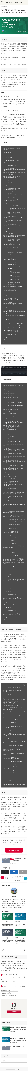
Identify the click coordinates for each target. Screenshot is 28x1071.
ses (8, 867)
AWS (4, 867)
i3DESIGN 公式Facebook (8, 995)
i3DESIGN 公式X (6, 993)
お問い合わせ (13, 850)
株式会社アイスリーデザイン (9, 991)
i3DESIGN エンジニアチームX (9, 981)
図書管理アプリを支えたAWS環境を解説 (12, 64)
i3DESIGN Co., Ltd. (10, 1069)
